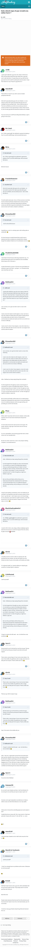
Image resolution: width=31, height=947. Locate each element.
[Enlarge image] (7, 232)
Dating (9, 18)
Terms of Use (25, 939)
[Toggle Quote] (3, 153)
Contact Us (15, 942)
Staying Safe (17, 939)
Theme (15, 941)
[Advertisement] (15, 38)
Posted (10, 71)
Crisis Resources (8, 941)
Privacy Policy (22, 941)
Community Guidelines (6, 939)
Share (7, 918)
